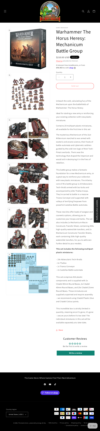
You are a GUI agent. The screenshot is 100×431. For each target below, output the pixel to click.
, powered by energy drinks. (37, 423)
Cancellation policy (72, 425)
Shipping (59, 61)
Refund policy (53, 423)
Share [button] (61, 330)
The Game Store (23, 423)
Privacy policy (64, 423)
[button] (5, 11)
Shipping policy (76, 423)
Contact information (87, 425)
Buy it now (75, 93)
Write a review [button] (75, 353)
